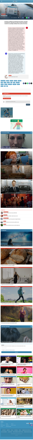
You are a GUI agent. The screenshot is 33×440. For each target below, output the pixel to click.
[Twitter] (25, 18)
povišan (8, 82)
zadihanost (17, 82)
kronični (7, 80)
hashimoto (19, 80)
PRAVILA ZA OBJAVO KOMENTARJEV (7, 98)
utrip (14, 82)
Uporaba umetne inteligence (28, 431)
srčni (11, 82)
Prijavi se (28, 104)
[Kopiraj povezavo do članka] (31, 18)
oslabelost (14, 84)
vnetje (2, 82)
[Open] (1, 1)
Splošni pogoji (10, 431)
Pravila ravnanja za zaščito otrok (18, 431)
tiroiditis (15, 80)
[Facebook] (31, 1)
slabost (18, 84)
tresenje (2, 84)
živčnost (6, 84)
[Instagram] (29, 1)
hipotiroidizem (3, 80)
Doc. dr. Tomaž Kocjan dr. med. (6, 17)
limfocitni (11, 80)
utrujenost (10, 84)
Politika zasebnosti (4, 431)
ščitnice (5, 82)
